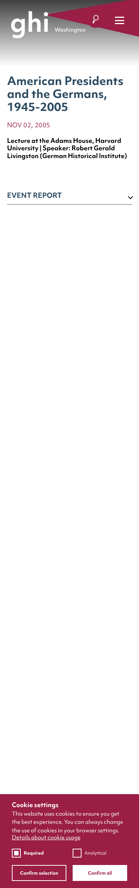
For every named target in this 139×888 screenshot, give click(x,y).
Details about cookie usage (46, 838)
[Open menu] (119, 20)
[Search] (95, 20)
